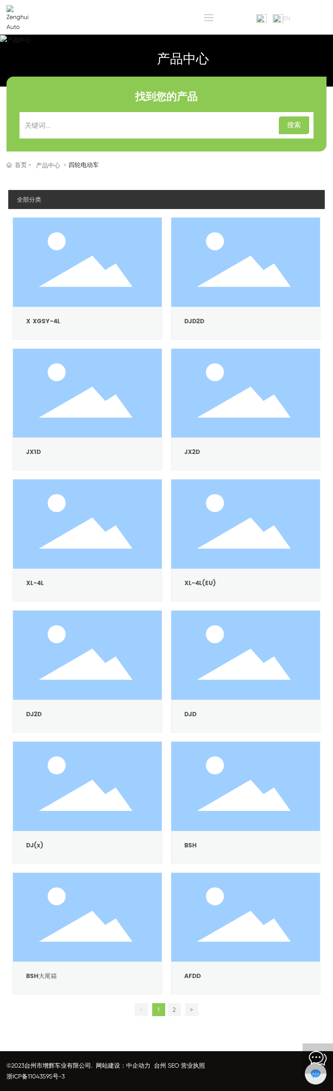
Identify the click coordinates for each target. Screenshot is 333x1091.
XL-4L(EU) (200, 583)
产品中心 (183, 59)
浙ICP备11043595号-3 (36, 1076)
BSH (190, 845)
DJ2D (34, 714)
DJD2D (194, 321)
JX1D (33, 452)
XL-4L (35, 583)
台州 (160, 1065)
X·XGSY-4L (43, 321)
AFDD (192, 976)
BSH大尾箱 (41, 976)
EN (287, 18)
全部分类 (29, 199)
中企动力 (138, 1065)
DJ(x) (34, 845)
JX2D (192, 452)
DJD (190, 714)
